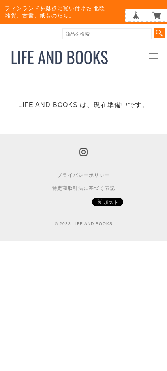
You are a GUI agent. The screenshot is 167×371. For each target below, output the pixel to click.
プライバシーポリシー (83, 175)
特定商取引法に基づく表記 (83, 188)
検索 (159, 33)
